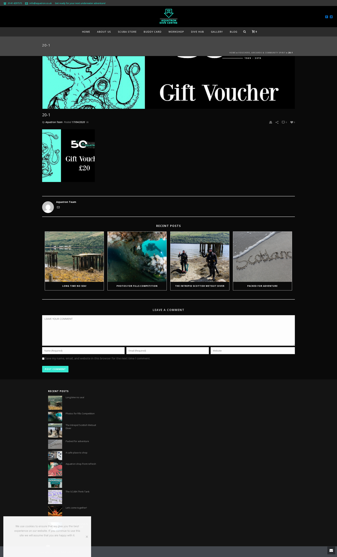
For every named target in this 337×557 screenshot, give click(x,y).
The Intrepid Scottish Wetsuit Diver (199, 285)
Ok (48, 545)
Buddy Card (152, 31)
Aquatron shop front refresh (81, 463)
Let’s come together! (76, 507)
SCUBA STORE (127, 31)
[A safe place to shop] (55, 455)
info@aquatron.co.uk (40, 3)
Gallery (217, 31)
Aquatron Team (53, 122)
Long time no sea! (74, 285)
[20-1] (168, 82)
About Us (104, 31)
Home (86, 31)
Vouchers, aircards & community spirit (262, 52)
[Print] (270, 122)
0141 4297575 (15, 3)
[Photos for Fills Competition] (137, 257)
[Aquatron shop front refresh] (55, 469)
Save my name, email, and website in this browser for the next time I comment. (97, 358)
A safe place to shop (76, 452)
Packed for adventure (262, 285)
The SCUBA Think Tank (78, 491)
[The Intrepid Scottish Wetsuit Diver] (199, 257)
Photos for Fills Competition (137, 285)
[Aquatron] (168, 16)
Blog (233, 31)
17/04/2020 (78, 122)
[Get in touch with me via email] (58, 207)
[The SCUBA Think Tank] (55, 497)
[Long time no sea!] (74, 257)
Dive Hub (197, 31)
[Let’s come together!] (55, 513)
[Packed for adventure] (262, 257)
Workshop (176, 31)
